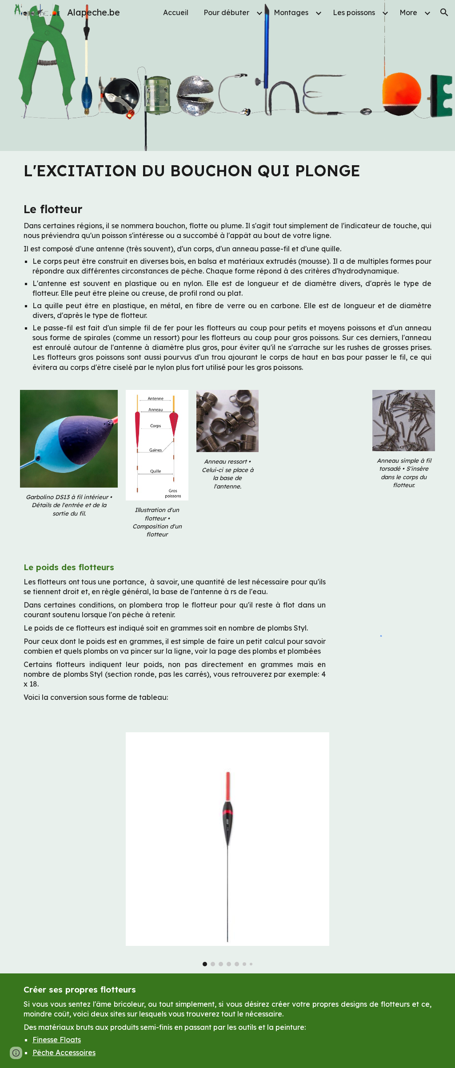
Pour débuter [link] (226, 12)
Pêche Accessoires (64, 1052)
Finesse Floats (56, 1039)
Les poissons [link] (354, 12)
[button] (444, 12)
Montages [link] (291, 12)
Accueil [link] (175, 12)
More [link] (408, 12)
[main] (227, 171)
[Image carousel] (227, 849)
